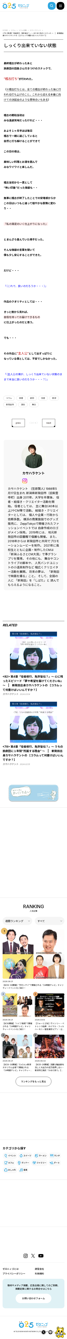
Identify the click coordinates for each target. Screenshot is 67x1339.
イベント (12, 1155)
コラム (9, 398)
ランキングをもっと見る (33, 1081)
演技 (23, 404)
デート (57, 1163)
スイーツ (27, 1155)
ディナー (25, 1163)
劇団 (32, 398)
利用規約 (39, 1273)
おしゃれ (12, 1170)
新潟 (54, 398)
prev (18, 422)
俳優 (21, 398)
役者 (43, 398)
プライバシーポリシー (14, 1273)
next (48, 422)
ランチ (57, 1155)
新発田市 (10, 404)
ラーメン (43, 1155)
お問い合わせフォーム (33, 1298)
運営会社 (39, 1268)
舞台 (34, 404)
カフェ (11, 1163)
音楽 (25, 1170)
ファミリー (41, 1163)
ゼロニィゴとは (11, 1268)
